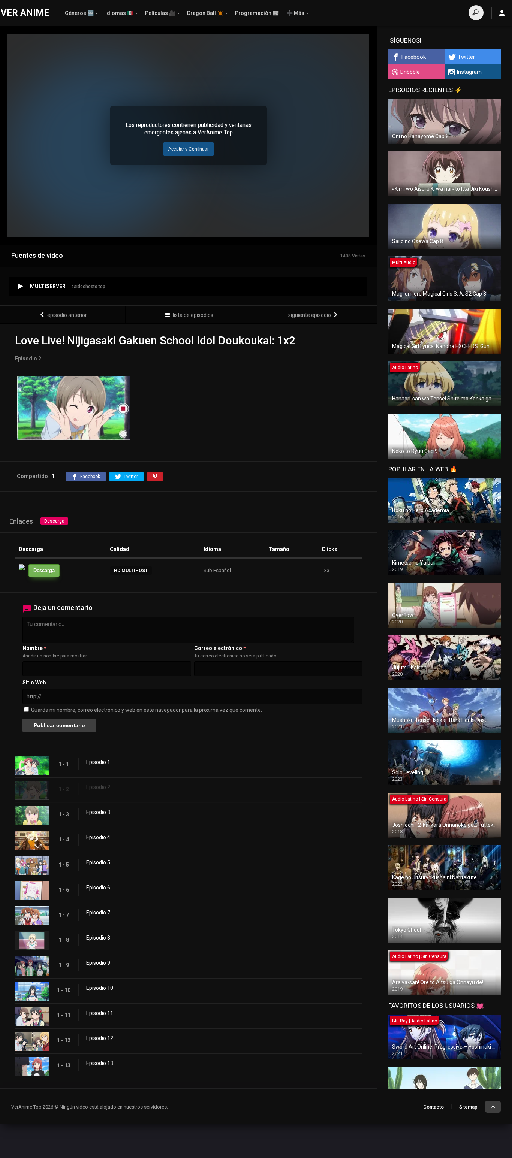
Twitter (466, 57)
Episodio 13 (99, 1063)
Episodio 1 (98, 762)
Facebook (413, 57)
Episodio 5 (98, 862)
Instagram (469, 72)
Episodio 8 (98, 938)
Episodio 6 (98, 888)
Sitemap (468, 1107)
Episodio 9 (98, 963)
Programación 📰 (257, 13)
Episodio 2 (98, 787)
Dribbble (410, 72)
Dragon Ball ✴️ (205, 13)
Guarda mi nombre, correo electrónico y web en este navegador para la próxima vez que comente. (146, 710)
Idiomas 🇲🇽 (119, 13)
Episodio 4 (98, 837)
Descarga (54, 521)
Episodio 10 (99, 988)
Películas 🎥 (160, 13)
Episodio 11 (99, 1013)
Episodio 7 (98, 913)
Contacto (433, 1107)
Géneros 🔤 (79, 13)
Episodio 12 (99, 1038)
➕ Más (295, 13)
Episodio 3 (98, 812)
